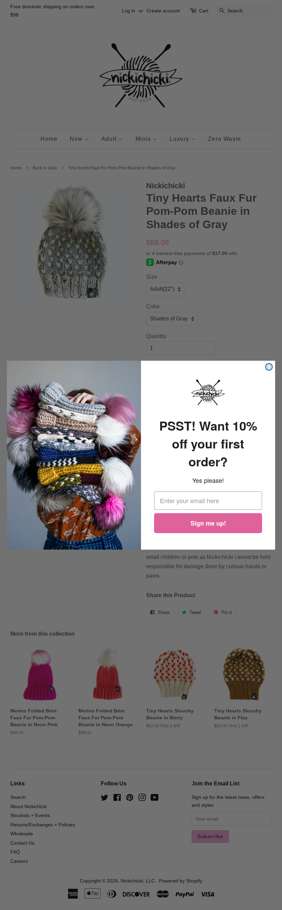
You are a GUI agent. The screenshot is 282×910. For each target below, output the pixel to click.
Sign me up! (208, 523)
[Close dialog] (268, 366)
